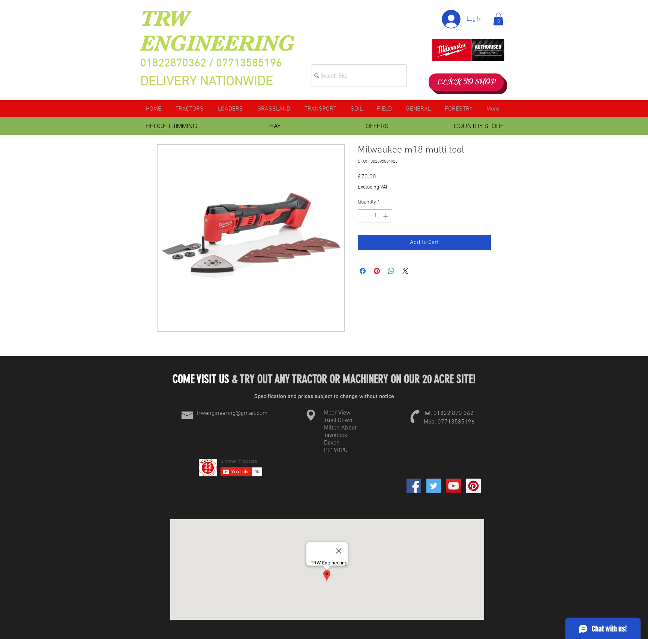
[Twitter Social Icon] (433, 486)
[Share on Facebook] (362, 270)
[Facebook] (413, 486)
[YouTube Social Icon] (453, 486)
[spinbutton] (375, 216)
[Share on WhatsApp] (391, 270)
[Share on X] (405, 270)
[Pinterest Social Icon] (473, 486)
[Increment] (386, 216)
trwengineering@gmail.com (232, 413)
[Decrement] (363, 216)
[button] (498, 19)
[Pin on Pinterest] (376, 270)
